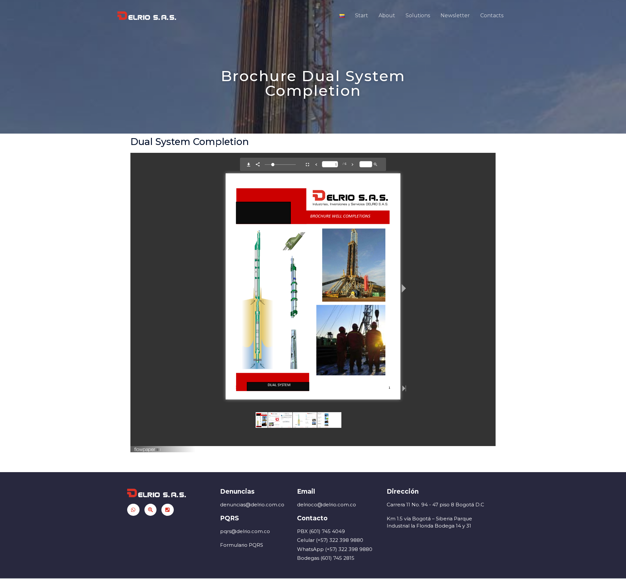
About (387, 15)
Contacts (491, 15)
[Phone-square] (167, 510)
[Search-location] (150, 510)
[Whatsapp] (133, 510)
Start (361, 15)
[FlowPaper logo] (147, 447)
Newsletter (455, 15)
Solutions (418, 15)
